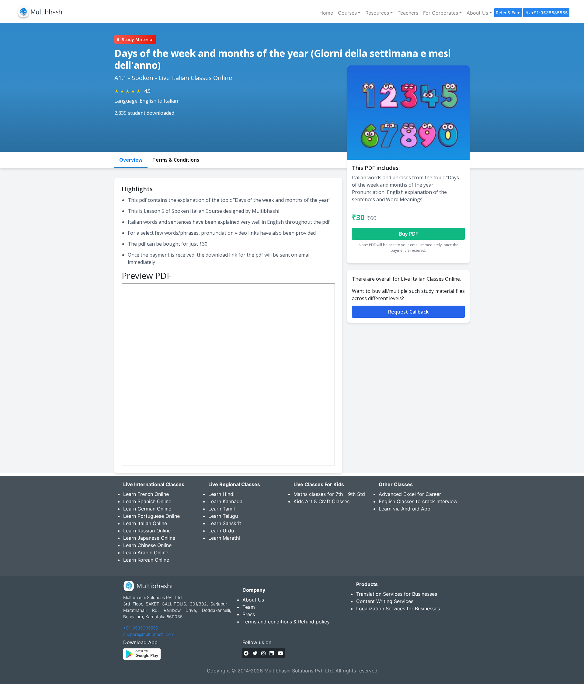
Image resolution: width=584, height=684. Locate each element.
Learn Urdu (221, 531)
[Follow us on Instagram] (263, 653)
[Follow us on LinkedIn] (271, 653)
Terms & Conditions (175, 159)
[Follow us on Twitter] (255, 653)
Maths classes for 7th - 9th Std (329, 494)
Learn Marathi (224, 538)
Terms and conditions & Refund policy (286, 622)
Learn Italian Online (145, 523)
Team (248, 607)
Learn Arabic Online (145, 552)
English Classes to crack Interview (418, 501)
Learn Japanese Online (149, 538)
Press (248, 614)
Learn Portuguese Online (151, 516)
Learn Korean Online (146, 560)
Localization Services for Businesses (398, 608)
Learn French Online (146, 494)
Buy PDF (408, 233)
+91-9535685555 (140, 627)
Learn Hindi (221, 494)
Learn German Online (147, 509)
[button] (349, 13)
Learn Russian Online (147, 531)
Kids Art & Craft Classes (321, 501)
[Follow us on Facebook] (246, 653)
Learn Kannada (225, 501)
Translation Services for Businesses (396, 594)
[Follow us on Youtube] (280, 653)
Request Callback (408, 311)
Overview (131, 159)
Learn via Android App (404, 509)
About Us (253, 600)
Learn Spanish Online (147, 501)
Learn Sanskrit (224, 523)
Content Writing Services (384, 601)
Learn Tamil (221, 509)
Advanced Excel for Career (410, 494)
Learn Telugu (223, 516)
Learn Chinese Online (147, 545)
